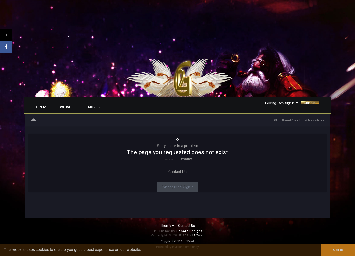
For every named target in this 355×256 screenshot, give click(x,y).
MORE (93, 107)
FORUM (40, 107)
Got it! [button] (338, 250)
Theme (166, 226)
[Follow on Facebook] (6, 47)
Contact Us (177, 171)
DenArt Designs (189, 231)
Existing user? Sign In (280, 102)
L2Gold (198, 235)
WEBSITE (67, 107)
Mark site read (316, 120)
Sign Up (309, 102)
